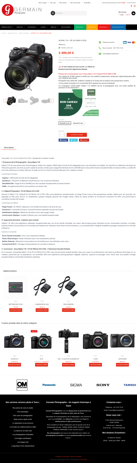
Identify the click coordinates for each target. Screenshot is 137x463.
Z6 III (41, 359)
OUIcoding (83, 459)
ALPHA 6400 (122, 359)
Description (9, 147)
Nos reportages (22, 412)
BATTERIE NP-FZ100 (16, 304)
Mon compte (43, 3)
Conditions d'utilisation (62, 456)
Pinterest (85, 140)
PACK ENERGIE (68, 304)
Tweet (74, 140)
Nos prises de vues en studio (23, 408)
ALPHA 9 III (14, 359)
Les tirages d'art (22, 442)
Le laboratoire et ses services (22, 423)
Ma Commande (75, 3)
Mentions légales (76, 456)
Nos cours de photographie (22, 415)
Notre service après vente (23, 419)
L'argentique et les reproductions (22, 446)
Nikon (41, 356)
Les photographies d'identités (22, 434)
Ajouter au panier (77, 135)
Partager (64, 140)
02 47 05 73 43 (131, 3)
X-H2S (95, 359)
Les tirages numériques (23, 438)
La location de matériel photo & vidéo (23, 427)
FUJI (95, 356)
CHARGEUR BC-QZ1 (42, 304)
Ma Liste (53, 3)
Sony (15, 301)
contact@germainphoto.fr (111, 53)
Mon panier (63, 3)
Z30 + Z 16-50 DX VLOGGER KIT (68, 359)
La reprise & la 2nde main (23, 431)
